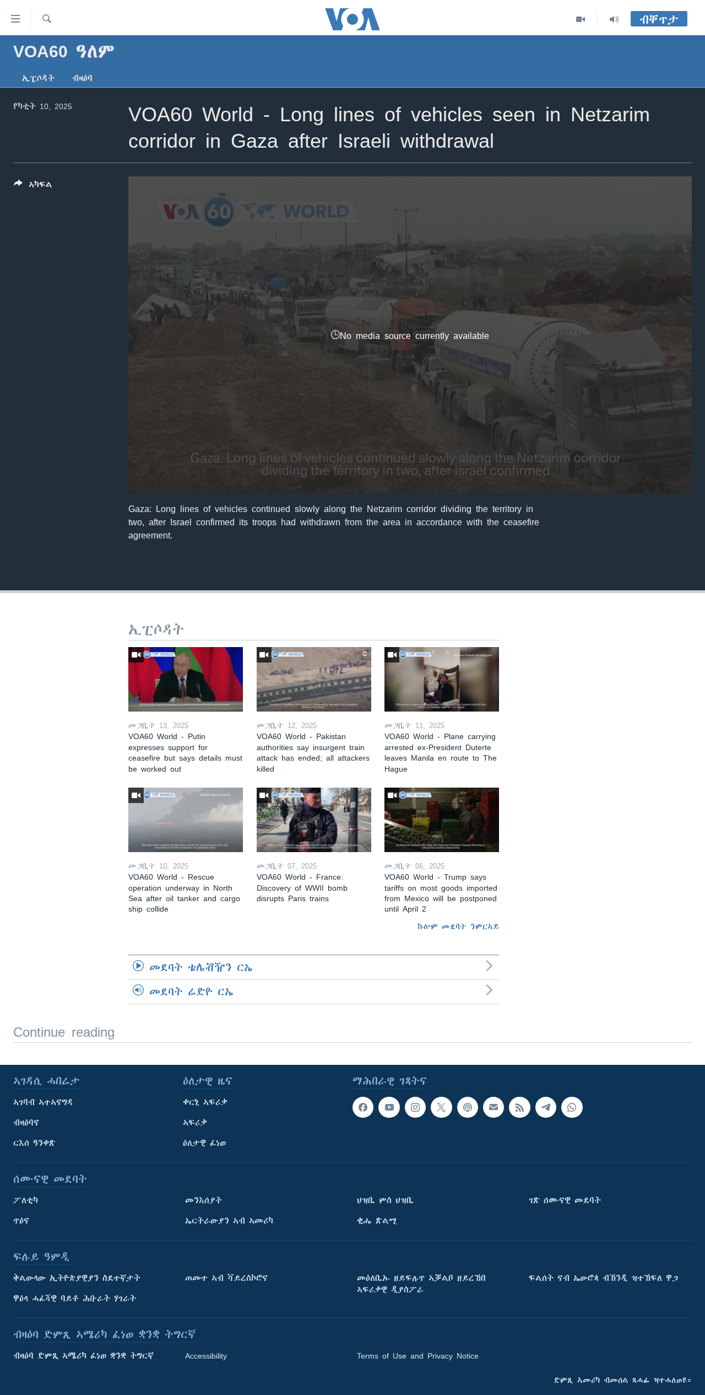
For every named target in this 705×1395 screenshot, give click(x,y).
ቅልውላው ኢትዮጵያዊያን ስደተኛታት (76, 1278)
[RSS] (519, 1107)
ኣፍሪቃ (195, 1123)
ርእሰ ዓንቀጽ (34, 1143)
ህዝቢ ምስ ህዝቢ (385, 1200)
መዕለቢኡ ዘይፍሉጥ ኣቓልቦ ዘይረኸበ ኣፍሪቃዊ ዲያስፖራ (421, 1284)
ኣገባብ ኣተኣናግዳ (43, 1102)
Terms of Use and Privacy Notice (418, 1356)
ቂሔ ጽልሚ (377, 1221)
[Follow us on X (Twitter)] (441, 1107)
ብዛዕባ (82, 78)
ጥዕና (21, 1221)
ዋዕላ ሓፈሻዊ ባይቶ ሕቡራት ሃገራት (74, 1299)
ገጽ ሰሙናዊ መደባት (565, 1200)
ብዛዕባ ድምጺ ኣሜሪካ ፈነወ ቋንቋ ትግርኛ (83, 1356)
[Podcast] (467, 1107)
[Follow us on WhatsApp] (571, 1107)
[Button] (33, 186)
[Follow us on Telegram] (545, 1107)
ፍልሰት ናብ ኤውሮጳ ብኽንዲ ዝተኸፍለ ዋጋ (603, 1278)
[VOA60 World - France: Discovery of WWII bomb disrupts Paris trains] (314, 820)
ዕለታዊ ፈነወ (204, 1143)
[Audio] (614, 19)
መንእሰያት (203, 1200)
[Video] (581, 19)
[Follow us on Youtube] (388, 1107)
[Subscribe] (493, 1107)
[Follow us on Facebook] (362, 1107)
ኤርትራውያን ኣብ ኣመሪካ (229, 1221)
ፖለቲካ (25, 1200)
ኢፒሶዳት (38, 78)
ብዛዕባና (26, 1123)
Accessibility (206, 1356)
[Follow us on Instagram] (415, 1107)
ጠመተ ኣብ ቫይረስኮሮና (226, 1278)
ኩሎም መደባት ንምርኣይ (458, 926)
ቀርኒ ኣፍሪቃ (205, 1102)
